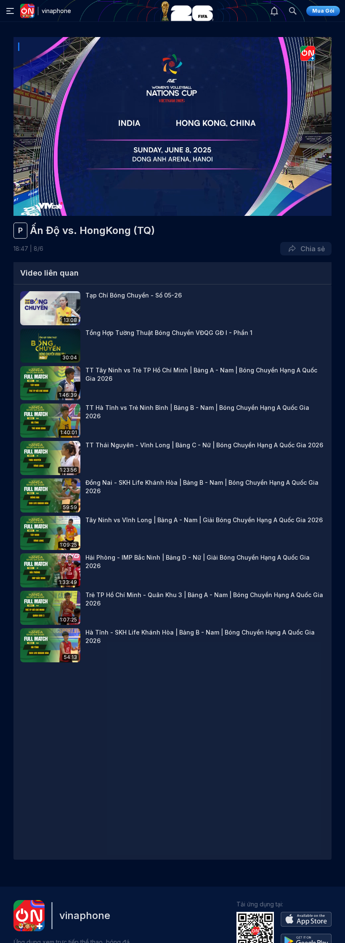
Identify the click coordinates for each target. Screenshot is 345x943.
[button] (172, 308)
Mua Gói (323, 11)
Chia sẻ (311, 248)
